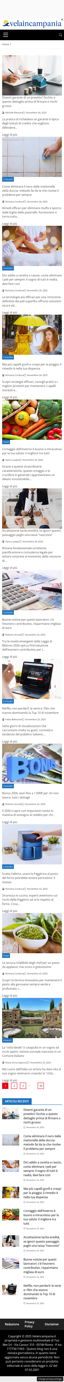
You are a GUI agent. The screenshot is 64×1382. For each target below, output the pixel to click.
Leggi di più (9, 135)
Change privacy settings (50, 1378)
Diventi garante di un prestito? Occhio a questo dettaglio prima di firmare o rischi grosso (29, 101)
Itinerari (7, 1040)
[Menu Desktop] (5, 35)
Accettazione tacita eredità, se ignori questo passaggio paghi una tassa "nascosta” (31, 533)
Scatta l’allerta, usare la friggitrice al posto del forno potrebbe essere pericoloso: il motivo (30, 878)
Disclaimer (52, 1324)
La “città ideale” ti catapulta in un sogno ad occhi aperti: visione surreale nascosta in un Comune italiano (31, 1051)
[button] (60, 35)
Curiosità (8, 179)
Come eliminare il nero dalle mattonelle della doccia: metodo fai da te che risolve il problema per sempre (30, 191)
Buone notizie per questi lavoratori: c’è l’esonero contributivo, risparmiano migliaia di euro (31, 624)
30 (40, 1086)
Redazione (12, 1324)
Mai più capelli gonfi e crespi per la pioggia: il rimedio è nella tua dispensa (32, 366)
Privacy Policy (29, 1324)
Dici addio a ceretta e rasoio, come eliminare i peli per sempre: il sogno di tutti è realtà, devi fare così (32, 279)
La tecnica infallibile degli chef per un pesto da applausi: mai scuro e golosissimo (31, 965)
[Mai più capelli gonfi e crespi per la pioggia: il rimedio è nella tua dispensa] (10, 1192)
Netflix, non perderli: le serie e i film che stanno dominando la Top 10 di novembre (30, 710)
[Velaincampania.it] (32, 23)
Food (6, 441)
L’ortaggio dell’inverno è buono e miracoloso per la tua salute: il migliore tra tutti (32, 451)
